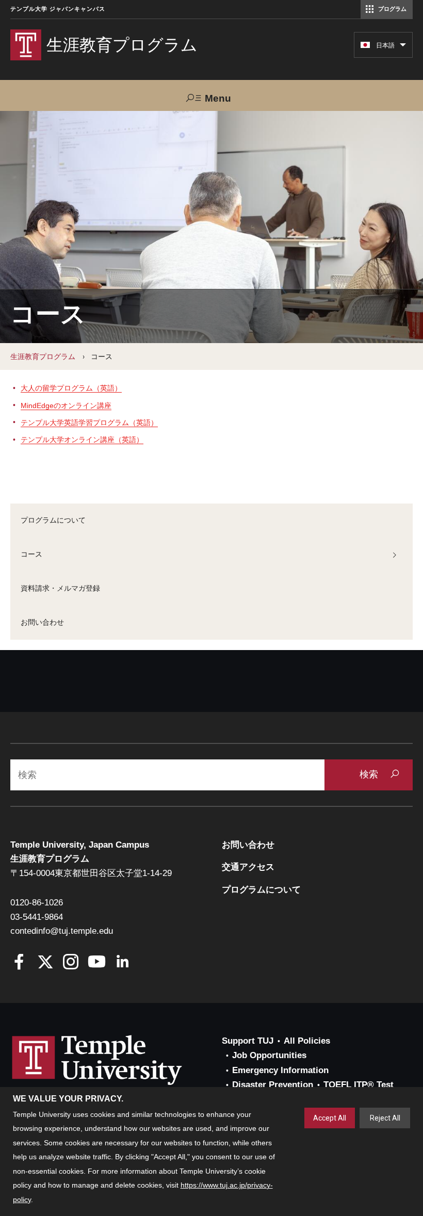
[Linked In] (122, 963)
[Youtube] (97, 963)
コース (31, 554)
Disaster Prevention (272, 1085)
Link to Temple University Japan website (113, 1070)
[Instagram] (71, 963)
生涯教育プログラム (42, 356)
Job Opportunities (269, 1055)
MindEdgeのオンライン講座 (66, 405)
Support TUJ (247, 1041)
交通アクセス (248, 867)
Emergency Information (280, 1070)
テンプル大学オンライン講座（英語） (82, 439)
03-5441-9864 (36, 917)
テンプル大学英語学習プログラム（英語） (89, 422)
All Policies (307, 1041)
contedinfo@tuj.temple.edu (61, 931)
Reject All (385, 1118)
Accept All (329, 1118)
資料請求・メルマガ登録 (60, 588)
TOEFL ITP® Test (358, 1085)
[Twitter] (45, 963)
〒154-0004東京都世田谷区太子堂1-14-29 (91, 873)
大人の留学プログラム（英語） (71, 388)
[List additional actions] (403, 47)
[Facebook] (19, 963)
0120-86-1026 (36, 902)
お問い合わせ (42, 622)
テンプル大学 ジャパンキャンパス (57, 9)
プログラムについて (53, 520)
